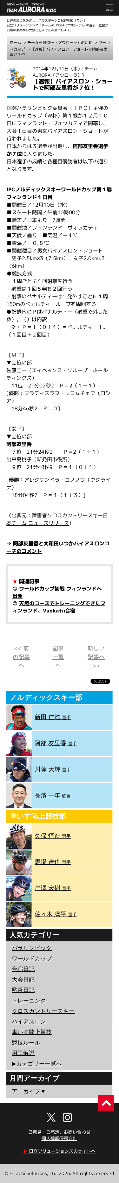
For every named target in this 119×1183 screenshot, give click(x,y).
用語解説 (23, 1053)
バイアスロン (29, 1021)
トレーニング (29, 1000)
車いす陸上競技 (32, 1032)
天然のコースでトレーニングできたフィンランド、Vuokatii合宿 (58, 607)
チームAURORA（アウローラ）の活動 (59, 42)
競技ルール (26, 1042)
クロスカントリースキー (43, 1011)
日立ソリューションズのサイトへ (59, 1151)
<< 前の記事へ (21, 656)
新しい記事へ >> (96, 656)
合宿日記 (23, 969)
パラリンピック (32, 948)
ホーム (15, 42)
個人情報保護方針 (59, 1138)
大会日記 (23, 979)
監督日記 (23, 990)
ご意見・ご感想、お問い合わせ (59, 1132)
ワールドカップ (32, 958)
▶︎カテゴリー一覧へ (37, 1063)
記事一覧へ (58, 656)
